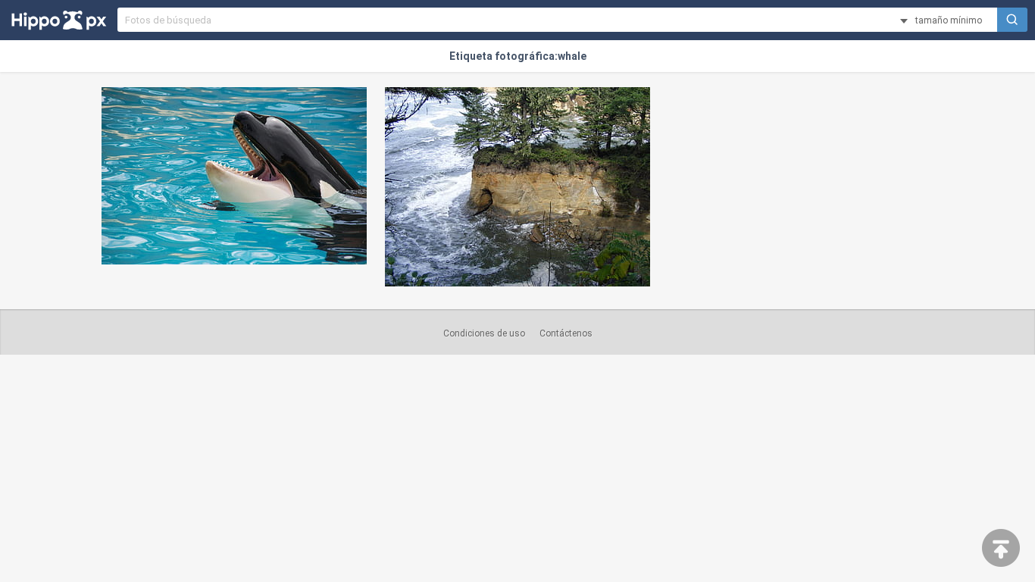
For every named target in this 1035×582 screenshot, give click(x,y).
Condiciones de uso (484, 333)
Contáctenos (566, 333)
